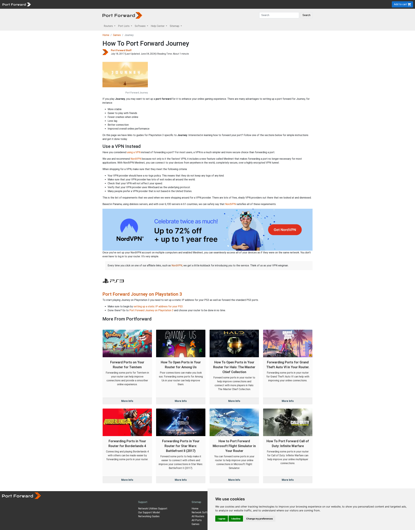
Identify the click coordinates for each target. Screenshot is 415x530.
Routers (44, 4)
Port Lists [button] (124, 26)
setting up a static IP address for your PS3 (158, 306)
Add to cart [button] (401, 4)
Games (117, 35)
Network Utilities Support (152, 508)
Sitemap (100, 4)
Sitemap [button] (175, 26)
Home (105, 35)
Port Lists (57, 4)
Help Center (86, 4)
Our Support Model (149, 512)
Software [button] (140, 26)
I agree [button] (221, 518)
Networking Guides (149, 516)
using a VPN (134, 152)
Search (306, 15)
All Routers (198, 516)
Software (71, 4)
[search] (109, 4)
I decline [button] (235, 518)
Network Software (202, 512)
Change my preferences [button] (259, 518)
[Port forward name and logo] (16, 4)
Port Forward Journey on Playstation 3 (142, 294)
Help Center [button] (158, 26)
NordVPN (135, 158)
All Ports (197, 520)
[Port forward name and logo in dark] (122, 15)
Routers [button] (108, 26)
